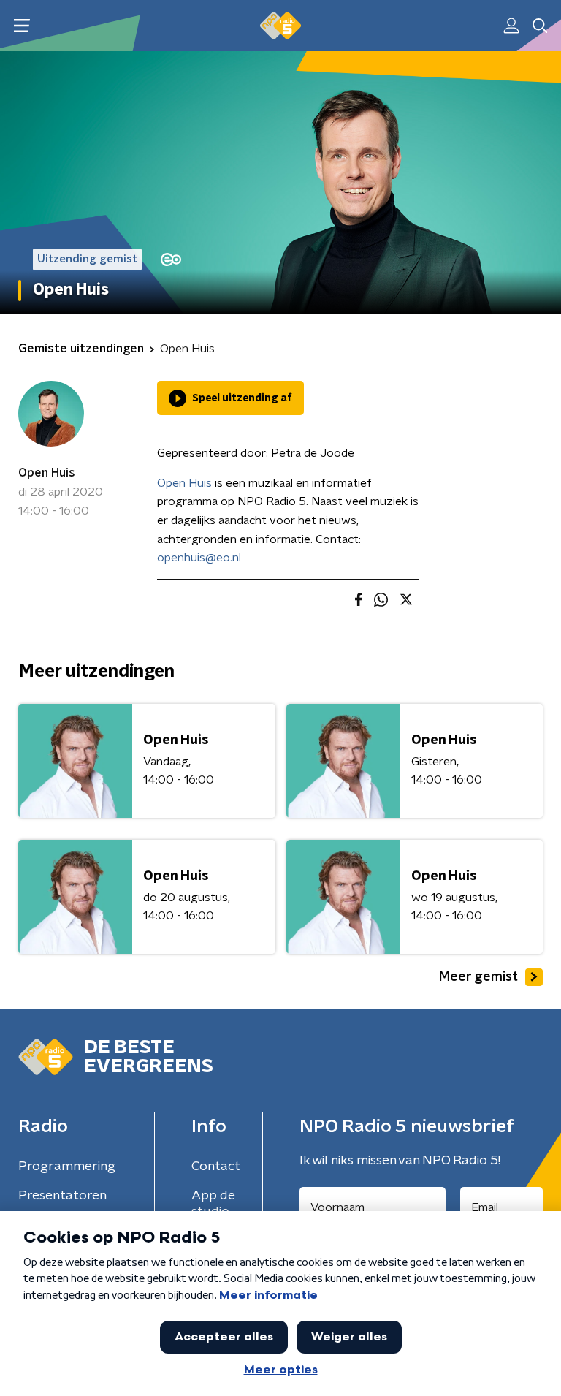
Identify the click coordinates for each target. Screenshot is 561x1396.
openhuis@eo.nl (199, 558)
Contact (215, 1166)
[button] (21, 25)
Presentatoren (62, 1195)
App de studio (213, 1203)
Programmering (66, 1166)
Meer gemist (478, 977)
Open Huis (46, 473)
